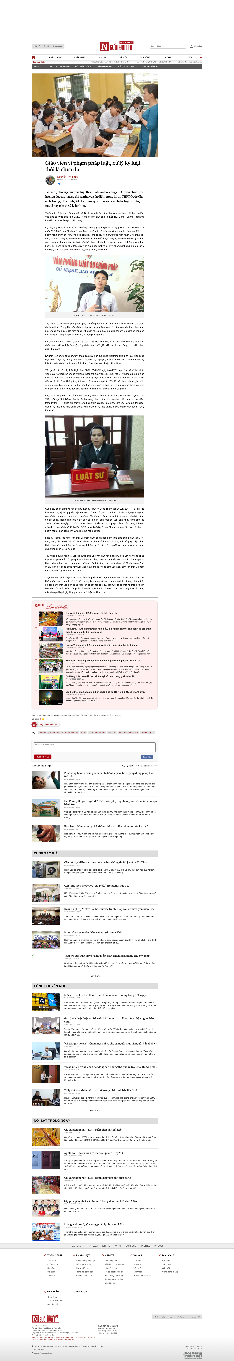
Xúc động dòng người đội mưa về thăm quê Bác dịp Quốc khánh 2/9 (103, 660)
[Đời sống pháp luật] (173, 1355)
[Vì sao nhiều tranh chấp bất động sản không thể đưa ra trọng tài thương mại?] (46, 1074)
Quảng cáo (57, 46)
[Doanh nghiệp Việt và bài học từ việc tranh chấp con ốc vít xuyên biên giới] (46, 916)
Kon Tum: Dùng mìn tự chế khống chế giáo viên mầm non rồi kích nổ (106, 826)
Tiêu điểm (51, 1261)
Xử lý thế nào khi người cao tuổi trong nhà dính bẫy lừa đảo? (100, 1090)
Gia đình (166, 1261)
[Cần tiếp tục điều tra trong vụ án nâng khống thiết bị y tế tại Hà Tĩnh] (46, 869)
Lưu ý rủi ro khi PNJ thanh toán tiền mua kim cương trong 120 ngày (105, 995)
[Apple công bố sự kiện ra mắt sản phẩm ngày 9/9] (46, 1160)
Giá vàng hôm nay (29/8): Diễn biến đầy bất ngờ (93, 1129)
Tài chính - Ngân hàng (115, 1264)
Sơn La (83, 733)
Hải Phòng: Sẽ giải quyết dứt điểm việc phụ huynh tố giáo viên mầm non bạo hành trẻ (110, 802)
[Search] (184, 46)
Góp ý (46, 46)
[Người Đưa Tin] (81, 1319)
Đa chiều (168, 57)
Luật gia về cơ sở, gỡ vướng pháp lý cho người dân (94, 1224)
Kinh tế (103, 57)
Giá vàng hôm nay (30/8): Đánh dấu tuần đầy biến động (97, 1177)
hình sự (60, 733)
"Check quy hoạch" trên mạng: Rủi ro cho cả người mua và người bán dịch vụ (110, 1043)
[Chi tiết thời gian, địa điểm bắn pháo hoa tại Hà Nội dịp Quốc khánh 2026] (51, 697)
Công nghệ (110, 1283)
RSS (156, 1317)
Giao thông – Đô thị (142, 1275)
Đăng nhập (147, 757)
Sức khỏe (166, 1264)
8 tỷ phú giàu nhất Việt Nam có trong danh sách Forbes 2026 (100, 1201)
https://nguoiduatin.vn (39, 1326)
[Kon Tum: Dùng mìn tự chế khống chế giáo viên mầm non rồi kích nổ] (46, 833)
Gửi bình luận (42, 757)
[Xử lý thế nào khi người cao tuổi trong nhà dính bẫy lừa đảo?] (46, 1097)
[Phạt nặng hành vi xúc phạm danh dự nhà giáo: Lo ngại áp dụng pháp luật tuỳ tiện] (46, 780)
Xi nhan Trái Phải (55, 1301)
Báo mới (196, 1317)
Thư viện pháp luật (147, 733)
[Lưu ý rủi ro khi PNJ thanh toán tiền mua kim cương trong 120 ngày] (46, 1002)
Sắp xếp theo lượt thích (130, 766)
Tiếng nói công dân (127, 66)
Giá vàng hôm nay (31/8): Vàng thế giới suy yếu (91, 613)
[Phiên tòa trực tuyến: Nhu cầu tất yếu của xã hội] (46, 939)
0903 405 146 (39, 1350)
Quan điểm (52, 1297)
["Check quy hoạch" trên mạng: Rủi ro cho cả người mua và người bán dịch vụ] (46, 1051)
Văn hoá (137, 1268)
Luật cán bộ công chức (97, 733)
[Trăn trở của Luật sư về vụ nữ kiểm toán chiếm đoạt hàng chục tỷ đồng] (46, 963)
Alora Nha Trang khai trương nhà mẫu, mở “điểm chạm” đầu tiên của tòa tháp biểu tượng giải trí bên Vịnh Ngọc (108, 630)
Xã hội (123, 57)
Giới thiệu (167, 1317)
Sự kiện (50, 1268)
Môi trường (139, 1272)
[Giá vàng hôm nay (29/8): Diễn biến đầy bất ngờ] (46, 1137)
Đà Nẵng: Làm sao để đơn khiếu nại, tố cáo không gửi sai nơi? (100, 676)
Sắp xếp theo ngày (151, 766)
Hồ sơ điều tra (105, 66)
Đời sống (145, 57)
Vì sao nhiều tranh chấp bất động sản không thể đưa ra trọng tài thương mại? (110, 1066)
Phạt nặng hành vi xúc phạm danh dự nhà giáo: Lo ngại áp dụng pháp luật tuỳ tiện (109, 774)
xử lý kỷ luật (112, 733)
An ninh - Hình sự (150, 66)
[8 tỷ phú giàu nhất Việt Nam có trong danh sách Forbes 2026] (46, 1208)
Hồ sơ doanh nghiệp (114, 1272)
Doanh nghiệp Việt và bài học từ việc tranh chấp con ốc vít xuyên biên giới (109, 909)
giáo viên (51, 733)
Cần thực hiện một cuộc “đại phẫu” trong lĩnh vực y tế (96, 885)
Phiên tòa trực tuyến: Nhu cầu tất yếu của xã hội (93, 932)
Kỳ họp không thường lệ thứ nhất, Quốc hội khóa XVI (80, 62)
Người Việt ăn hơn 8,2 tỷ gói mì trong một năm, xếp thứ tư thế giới (102, 645)
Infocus (191, 57)
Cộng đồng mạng (170, 1272)
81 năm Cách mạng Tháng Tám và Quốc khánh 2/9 (123, 62)
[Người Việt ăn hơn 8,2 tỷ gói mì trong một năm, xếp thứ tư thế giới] (51, 650)
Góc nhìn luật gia (84, 66)
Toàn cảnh (55, 57)
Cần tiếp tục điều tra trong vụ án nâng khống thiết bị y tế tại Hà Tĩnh (105, 862)
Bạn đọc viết (53, 1304)
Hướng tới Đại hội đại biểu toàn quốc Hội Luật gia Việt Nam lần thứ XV (172, 62)
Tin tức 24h (182, 1317)
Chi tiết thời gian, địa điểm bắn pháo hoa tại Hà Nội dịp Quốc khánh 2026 (105, 692)
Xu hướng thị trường (114, 1275)
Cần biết (166, 1268)
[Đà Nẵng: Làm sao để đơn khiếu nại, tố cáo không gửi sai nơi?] (51, 682)
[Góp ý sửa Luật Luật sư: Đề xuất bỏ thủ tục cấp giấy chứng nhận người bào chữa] (46, 1025)
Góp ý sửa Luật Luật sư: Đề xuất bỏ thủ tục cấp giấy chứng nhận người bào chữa (109, 1020)
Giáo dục (138, 1264)
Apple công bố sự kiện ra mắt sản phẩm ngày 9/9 (93, 1153)
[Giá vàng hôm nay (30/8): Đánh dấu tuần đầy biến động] (46, 1185)
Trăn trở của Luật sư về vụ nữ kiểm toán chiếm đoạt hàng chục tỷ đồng (107, 955)
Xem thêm (95, 976)
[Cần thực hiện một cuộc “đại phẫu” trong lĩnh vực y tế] (46, 893)
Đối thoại (51, 1272)
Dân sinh (138, 1261)
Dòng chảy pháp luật (59, 66)
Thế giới (51, 1275)
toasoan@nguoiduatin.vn (43, 1353)
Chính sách (52, 1264)
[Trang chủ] (117, 46)
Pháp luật (79, 57)
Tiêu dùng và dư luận (114, 1279)
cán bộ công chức (71, 733)
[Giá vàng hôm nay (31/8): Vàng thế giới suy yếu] (51, 619)
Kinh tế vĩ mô (111, 1268)
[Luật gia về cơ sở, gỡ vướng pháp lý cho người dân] (46, 1231)
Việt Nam (42, 733)
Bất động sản (111, 1261)
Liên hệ (37, 46)
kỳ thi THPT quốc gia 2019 (128, 733)
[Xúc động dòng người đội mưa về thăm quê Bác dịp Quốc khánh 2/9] (51, 666)
